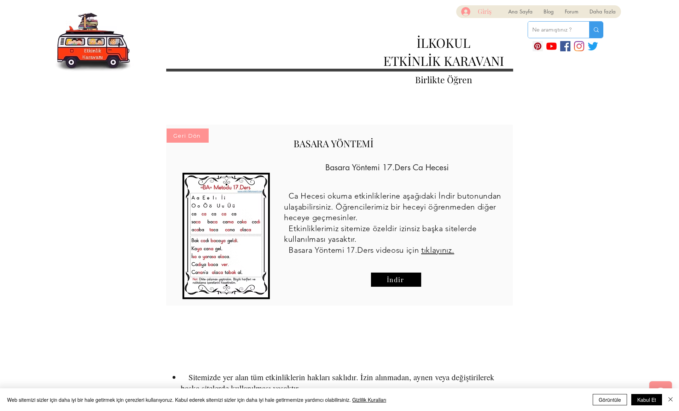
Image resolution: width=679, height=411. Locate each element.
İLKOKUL (443, 42)
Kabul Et (646, 399)
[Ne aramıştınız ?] (596, 30)
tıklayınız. (437, 250)
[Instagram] (579, 46)
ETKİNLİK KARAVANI (443, 60)
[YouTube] (551, 46)
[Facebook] (565, 46)
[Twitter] (593, 46)
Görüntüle (610, 399)
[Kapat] (670, 399)
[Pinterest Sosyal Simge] (538, 46)
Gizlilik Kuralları (369, 399)
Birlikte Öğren (443, 79)
